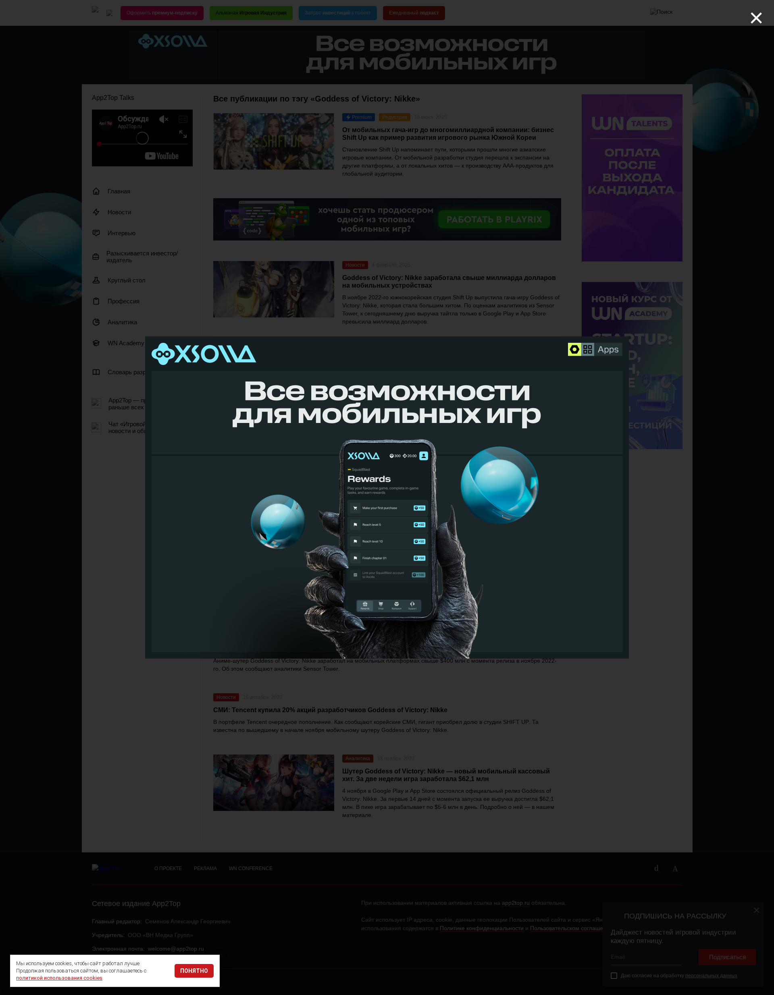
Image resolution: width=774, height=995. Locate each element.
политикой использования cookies (59, 978)
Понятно (194, 971)
